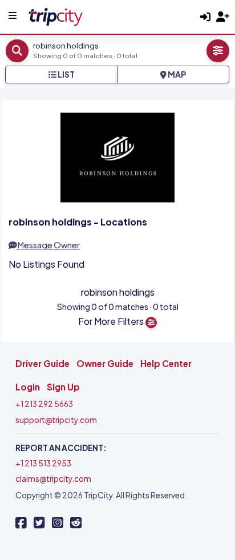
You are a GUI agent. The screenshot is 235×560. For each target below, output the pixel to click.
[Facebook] (21, 522)
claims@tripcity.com (53, 479)
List (65, 74)
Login (27, 386)
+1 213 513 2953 (43, 463)
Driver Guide (42, 363)
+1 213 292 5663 (44, 404)
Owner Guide (104, 363)
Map (176, 74)
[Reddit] (76, 522)
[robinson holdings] (55, 15)
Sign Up (63, 386)
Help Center (166, 363)
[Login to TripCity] (205, 17)
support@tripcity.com (56, 420)
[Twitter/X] (39, 522)
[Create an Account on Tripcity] (222, 17)
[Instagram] (57, 522)
